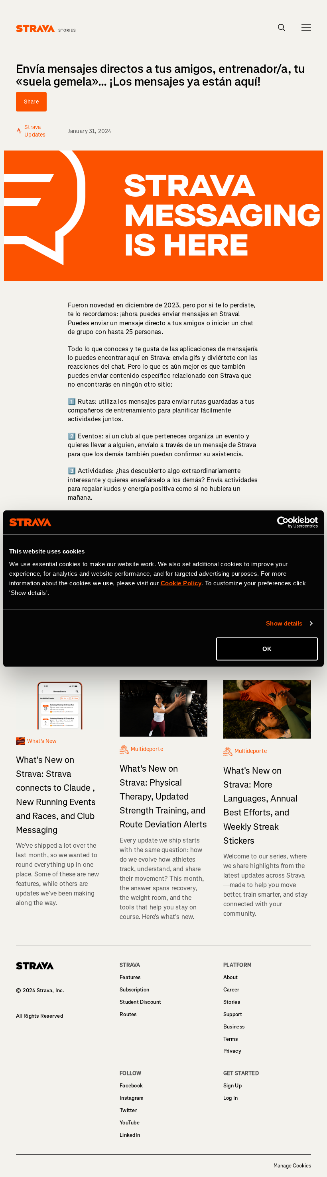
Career (231, 989)
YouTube (130, 1122)
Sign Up (232, 1085)
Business (233, 1026)
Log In (230, 1098)
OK (267, 648)
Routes (128, 1014)
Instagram (132, 1098)
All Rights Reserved (39, 1016)
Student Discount (140, 1002)
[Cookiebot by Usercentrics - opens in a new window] (283, 522)
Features (130, 977)
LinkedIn (130, 1135)
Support (232, 1014)
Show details (284, 623)
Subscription (134, 989)
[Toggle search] (282, 27)
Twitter (128, 1110)
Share (31, 102)
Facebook (131, 1085)
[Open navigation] (306, 27)
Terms (230, 1039)
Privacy (232, 1051)
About (230, 977)
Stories (231, 1002)
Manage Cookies (292, 1166)
